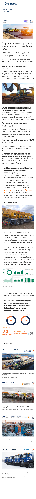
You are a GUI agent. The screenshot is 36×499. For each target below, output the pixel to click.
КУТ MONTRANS (8, 190)
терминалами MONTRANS (11, 189)
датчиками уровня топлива (26, 189)
